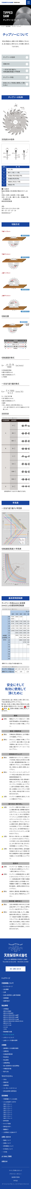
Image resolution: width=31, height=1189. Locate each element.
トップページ (6, 978)
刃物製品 (6, 1009)
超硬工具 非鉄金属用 (8, 1013)
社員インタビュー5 (7, 1112)
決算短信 (6, 1051)
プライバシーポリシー (15, 1174)
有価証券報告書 (8, 1054)
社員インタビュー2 (7, 1106)
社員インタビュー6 (7, 1114)
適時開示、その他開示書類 (10, 1048)
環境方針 (6, 1082)
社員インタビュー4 (7, 1110)
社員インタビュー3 (7, 1108)
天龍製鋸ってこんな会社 (10, 1099)
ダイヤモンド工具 (7, 1025)
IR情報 (4, 1045)
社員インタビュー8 (7, 1118)
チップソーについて (16, 26)
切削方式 (6, 64)
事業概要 (6, 998)
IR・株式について (8, 1149)
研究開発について (8, 1146)
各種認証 (6, 1085)
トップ (3, 26)
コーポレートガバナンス (10, 1088)
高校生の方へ (7, 1126)
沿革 (4, 992)
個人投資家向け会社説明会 (11, 1065)
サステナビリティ (7, 1076)
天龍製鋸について (8, 983)
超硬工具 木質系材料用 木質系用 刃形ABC (13, 1021)
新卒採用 (6, 1120)
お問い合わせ (6, 1137)
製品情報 (8, 26)
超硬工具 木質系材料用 (11, 1015)
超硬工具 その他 (7, 1023)
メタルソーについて (8, 1037)
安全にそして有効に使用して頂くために (14, 84)
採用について (7, 1143)
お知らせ (4, 1161)
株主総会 (6, 1057)
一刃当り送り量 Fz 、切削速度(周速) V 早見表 (11, 71)
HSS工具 (5, 1027)
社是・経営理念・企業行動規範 (12, 995)
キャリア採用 (7, 1123)
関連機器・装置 (7, 1031)
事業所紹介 (6, 1001)
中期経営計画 (7, 1068)
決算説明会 (6, 1063)
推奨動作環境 (16, 1177)
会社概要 (6, 989)
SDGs (5, 1079)
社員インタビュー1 (7, 1104)
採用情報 (5, 1096)
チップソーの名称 (9, 57)
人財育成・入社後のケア (10, 1132)
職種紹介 (6, 1129)
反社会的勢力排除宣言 (10, 1091)
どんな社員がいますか (9, 1102)
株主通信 (6, 1060)
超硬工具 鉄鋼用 (7, 1011)
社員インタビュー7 (7, 1116)
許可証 (16, 1180)
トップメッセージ (8, 986)
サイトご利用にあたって (15, 1170)
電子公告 (6, 1071)
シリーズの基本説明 (10, 1040)
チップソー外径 (8, 77)
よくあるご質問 (6, 1156)
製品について (7, 1140)
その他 (5, 1029)
